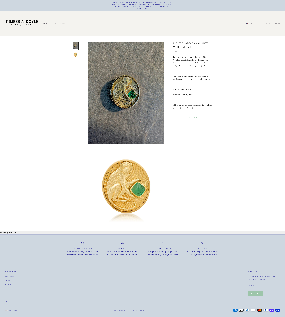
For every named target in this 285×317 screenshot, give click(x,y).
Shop (54, 23)
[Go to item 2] (75, 54)
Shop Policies (10, 276)
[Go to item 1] (75, 46)
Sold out (193, 118)
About (62, 23)
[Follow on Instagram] (6, 302)
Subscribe (255, 293)
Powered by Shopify (138, 310)
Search (7, 280)
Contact (8, 284)
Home (45, 23)
